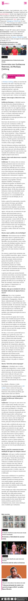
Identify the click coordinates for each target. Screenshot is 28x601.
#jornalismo (11, 583)
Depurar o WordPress (18, 37)
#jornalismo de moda (19, 583)
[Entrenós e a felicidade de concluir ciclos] (14, 521)
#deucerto (5, 583)
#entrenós (19, 532)
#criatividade (5, 559)
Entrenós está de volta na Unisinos (13, 563)
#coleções (4, 532)
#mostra (4, 534)
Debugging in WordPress (13, 21)
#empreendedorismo (7, 60)
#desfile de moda (12, 532)
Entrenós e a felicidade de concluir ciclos (13, 538)
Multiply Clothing (8, 82)
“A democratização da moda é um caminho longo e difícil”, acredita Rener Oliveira (13, 587)
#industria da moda (18, 60)
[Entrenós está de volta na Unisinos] (14, 547)
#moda (3, 62)
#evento (4, 560)
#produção (10, 534)
